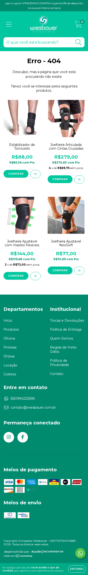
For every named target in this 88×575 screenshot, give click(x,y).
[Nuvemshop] (18, 556)
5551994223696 (23, 398)
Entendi (77, 569)
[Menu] (9, 24)
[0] (78, 25)
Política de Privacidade (59, 362)
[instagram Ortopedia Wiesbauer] (9, 437)
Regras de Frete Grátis (63, 349)
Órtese (9, 356)
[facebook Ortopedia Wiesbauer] (22, 437)
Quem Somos (61, 338)
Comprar (16, 173)
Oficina (9, 338)
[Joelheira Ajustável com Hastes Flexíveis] (35, 276)
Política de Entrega (65, 329)
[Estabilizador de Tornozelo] (35, 174)
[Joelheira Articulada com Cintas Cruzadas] (79, 179)
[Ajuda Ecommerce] (34, 552)
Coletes (10, 374)
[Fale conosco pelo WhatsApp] (80, 553)
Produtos (11, 329)
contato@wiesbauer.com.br (33, 407)
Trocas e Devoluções (67, 320)
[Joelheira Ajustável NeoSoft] (79, 271)
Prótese (10, 347)
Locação (10, 365)
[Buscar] (78, 42)
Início (8, 320)
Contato (56, 374)
